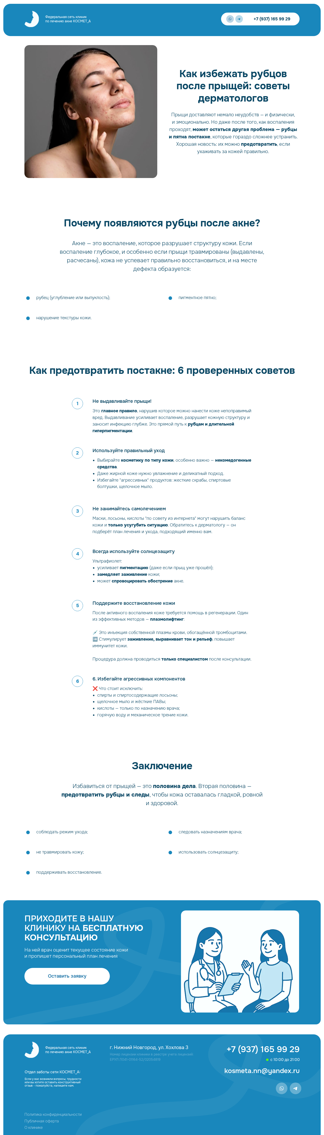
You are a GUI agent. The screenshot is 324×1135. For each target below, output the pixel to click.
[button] (67, 976)
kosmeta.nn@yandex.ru (262, 1071)
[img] (32, 19)
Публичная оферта (41, 1121)
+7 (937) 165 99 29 (272, 19)
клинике (33, 1127)
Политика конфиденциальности (53, 1114)
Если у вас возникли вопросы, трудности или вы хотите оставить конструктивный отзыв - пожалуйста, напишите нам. (53, 1082)
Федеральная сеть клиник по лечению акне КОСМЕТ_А (68, 19)
